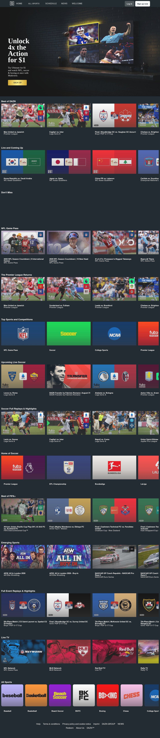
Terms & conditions (51, 723)
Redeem (70, 727)
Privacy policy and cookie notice (76, 723)
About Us (80, 727)
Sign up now (142, 3)
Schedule (51, 3)
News (64, 3)
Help (38, 723)
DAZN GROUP (108, 723)
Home (19, 3)
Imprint (96, 723)
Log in (129, 3)
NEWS (121, 723)
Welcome (77, 3)
